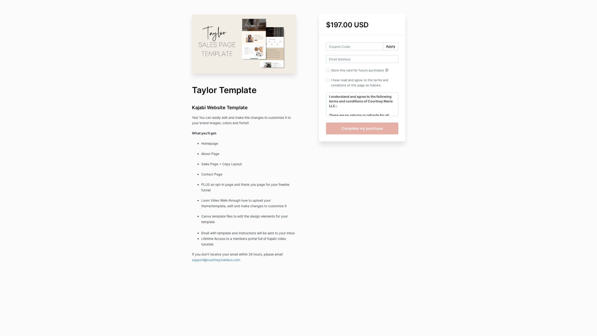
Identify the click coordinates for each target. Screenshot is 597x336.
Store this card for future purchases (360, 70)
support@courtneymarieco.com (216, 260)
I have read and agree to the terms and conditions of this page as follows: (359, 82)
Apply (390, 46)
